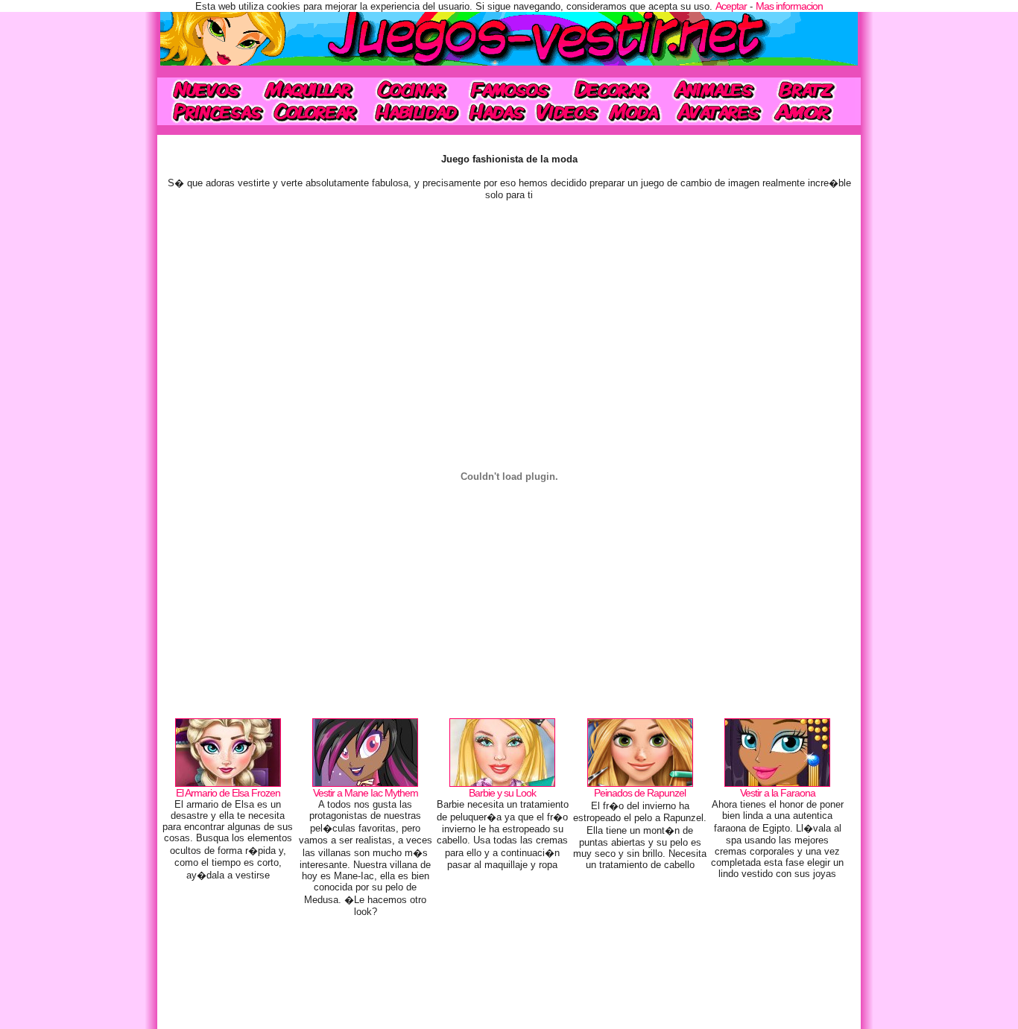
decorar (612, 89)
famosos (510, 89)
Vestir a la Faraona (777, 793)
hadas (497, 112)
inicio (205, 89)
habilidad (415, 112)
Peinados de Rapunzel (640, 793)
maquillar (309, 89)
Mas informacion (789, 6)
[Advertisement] (509, 976)
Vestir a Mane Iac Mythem (365, 793)
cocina (412, 89)
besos (812, 112)
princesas (212, 112)
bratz (810, 89)
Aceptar (731, 6)
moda (635, 112)
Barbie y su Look (502, 793)
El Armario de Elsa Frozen (228, 793)
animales (713, 89)
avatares (718, 112)
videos (567, 112)
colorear (317, 112)
